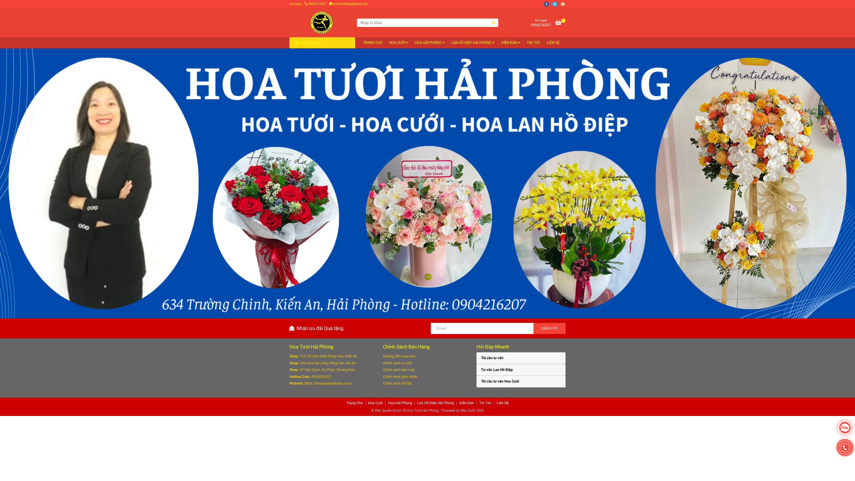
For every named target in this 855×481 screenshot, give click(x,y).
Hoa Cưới (397, 43)
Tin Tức (533, 43)
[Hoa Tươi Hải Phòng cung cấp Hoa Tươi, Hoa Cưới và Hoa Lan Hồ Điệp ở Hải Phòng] (321, 23)
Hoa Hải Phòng (428, 43)
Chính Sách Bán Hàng (406, 347)
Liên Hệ (553, 43)
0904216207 (317, 4)
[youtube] (564, 4)
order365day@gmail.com (350, 4)
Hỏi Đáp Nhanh (492, 347)
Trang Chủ (372, 43)
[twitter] (556, 4)
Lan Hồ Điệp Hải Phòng (471, 43)
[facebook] (548, 4)
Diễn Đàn (509, 43)
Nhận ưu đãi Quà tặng (320, 328)
